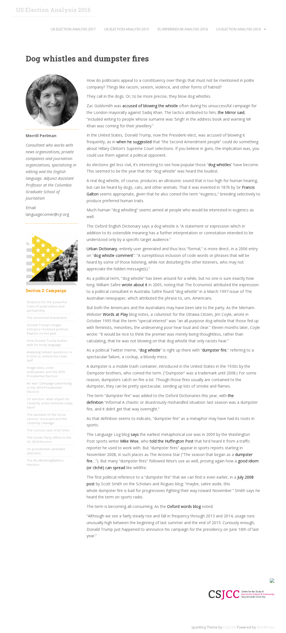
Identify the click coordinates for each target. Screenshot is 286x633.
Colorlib (229, 627)
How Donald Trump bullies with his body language (47, 342)
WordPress (265, 627)
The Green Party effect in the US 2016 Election (49, 439)
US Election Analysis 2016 (53, 9)
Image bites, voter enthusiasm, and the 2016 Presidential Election (46, 372)
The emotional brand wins (47, 318)
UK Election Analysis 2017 (73, 29)
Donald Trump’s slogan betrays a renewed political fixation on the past (47, 329)
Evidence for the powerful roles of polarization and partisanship (47, 306)
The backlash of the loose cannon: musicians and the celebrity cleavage (47, 418)
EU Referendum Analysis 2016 (183, 29)
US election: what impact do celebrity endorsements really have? (50, 403)
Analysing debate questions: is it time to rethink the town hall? (49, 356)
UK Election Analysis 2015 (126, 29)
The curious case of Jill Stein (48, 430)
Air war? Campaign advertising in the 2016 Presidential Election (49, 387)
